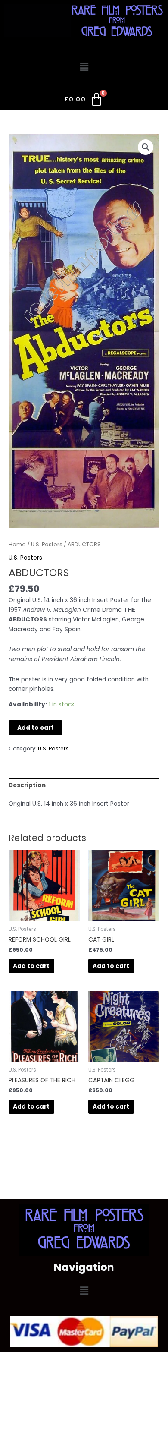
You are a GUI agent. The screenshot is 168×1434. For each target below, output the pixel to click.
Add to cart (35, 728)
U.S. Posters (46, 544)
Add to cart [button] (31, 966)
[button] (84, 67)
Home (17, 544)
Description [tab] (27, 785)
